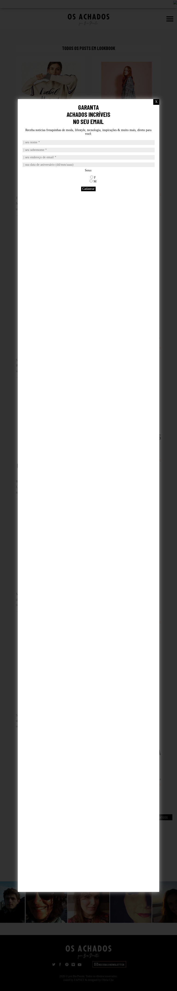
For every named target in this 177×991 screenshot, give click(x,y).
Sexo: (88, 170)
